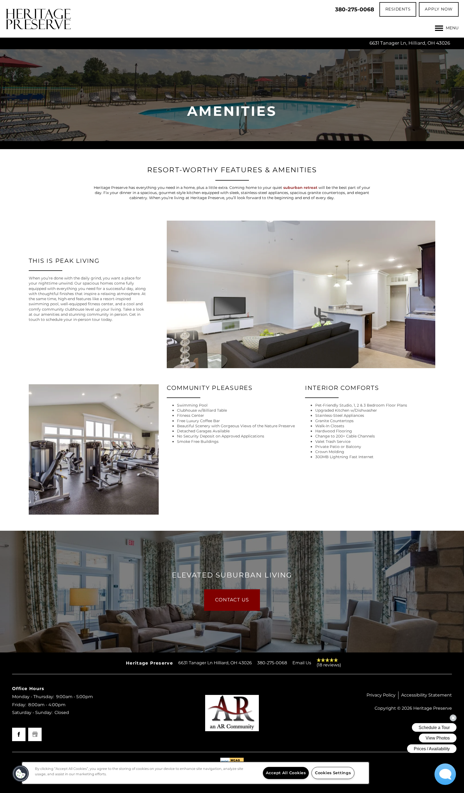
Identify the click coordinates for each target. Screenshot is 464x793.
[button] (397, 9)
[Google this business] (35, 734)
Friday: (19, 704)
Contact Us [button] (232, 600)
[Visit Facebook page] (19, 734)
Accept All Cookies (286, 773)
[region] (195, 773)
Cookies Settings (333, 773)
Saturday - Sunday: (32, 712)
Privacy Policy (381, 695)
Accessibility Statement (426, 695)
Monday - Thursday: (33, 696)
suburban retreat (300, 188)
